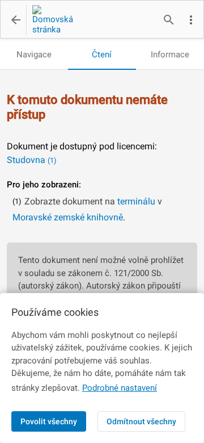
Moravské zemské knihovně (67, 217)
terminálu (136, 201)
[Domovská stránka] (49, 20)
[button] (190, 20)
